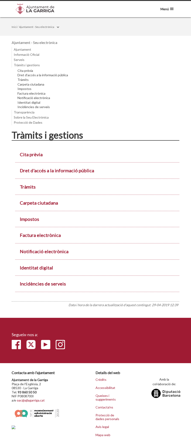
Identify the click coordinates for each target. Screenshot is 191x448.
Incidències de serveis (33, 107)
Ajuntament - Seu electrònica (36, 26)
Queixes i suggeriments (106, 397)
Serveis (19, 60)
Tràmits (23, 80)
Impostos (24, 89)
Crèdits (101, 380)
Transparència (24, 112)
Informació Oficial (26, 54)
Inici (14, 26)
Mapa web (103, 435)
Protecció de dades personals (107, 417)
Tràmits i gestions (27, 65)
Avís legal (102, 427)
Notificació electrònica (33, 98)
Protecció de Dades (28, 122)
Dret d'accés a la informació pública (42, 75)
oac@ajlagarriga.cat (31, 400)
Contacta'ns (104, 407)
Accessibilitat (105, 388)
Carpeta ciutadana (30, 84)
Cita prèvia (25, 71)
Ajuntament (22, 49)
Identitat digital (28, 102)
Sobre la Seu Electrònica (31, 117)
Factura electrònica (31, 93)
